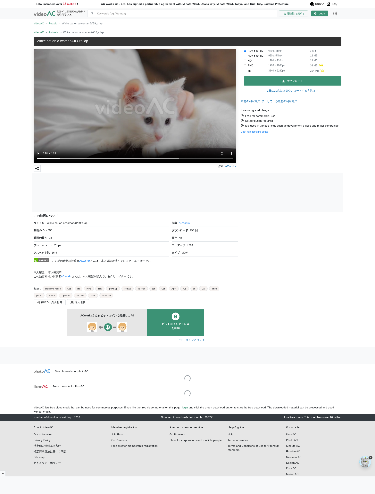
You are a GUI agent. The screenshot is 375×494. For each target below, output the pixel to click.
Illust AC (291, 434)
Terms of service (238, 440)
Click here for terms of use (254, 131)
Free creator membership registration (134, 445)
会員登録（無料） (293, 13)
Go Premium (119, 440)
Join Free (117, 434)
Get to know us (43, 434)
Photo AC (292, 440)
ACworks (184, 222)
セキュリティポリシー (47, 462)
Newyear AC (293, 457)
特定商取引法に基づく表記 (50, 451)
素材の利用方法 (250, 101)
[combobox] (187, 13)
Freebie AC (293, 451)
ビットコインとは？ (190, 339)
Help (230, 434)
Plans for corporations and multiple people (196, 440)
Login (322, 13)
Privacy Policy (42, 440)
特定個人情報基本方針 (47, 445)
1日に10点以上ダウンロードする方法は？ (292, 90)
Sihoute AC (293, 445)
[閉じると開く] (3, 473)
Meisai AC (292, 474)
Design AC (292, 462)
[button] (295, 13)
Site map (39, 457)
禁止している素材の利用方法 (279, 101)
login (185, 407)
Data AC (291, 468)
